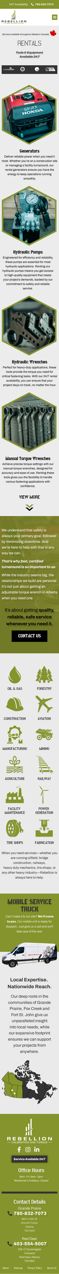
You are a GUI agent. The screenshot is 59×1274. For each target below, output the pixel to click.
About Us (51, 1268)
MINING (44, 749)
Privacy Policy (35, 1268)
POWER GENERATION (44, 811)
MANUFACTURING (14, 749)
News (6, 1268)
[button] (54, 17)
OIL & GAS (15, 689)
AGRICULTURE (15, 779)
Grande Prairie (29, 1208)
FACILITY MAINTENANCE (15, 811)
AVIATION (44, 719)
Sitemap (18, 1268)
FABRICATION (44, 843)
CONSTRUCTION (15, 719)
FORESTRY (44, 689)
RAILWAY (44, 779)
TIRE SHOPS (15, 843)
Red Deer (29, 1239)
